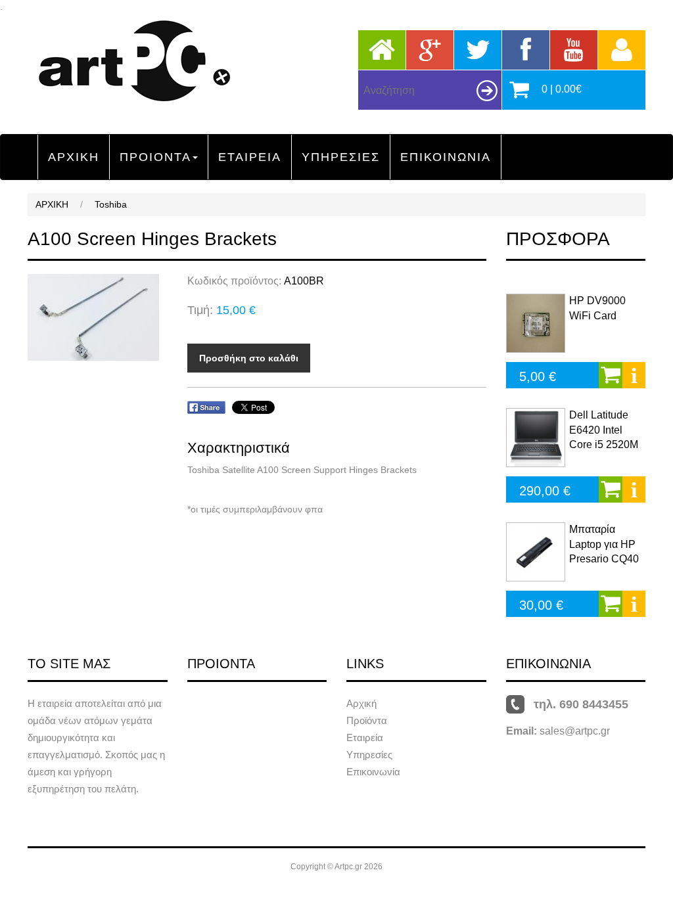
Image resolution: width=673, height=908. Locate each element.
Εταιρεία (364, 737)
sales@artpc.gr (575, 731)
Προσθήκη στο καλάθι (248, 358)
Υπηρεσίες (369, 754)
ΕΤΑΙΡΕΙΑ (249, 157)
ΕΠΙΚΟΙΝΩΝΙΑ (445, 157)
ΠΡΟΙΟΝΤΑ (155, 157)
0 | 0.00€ (562, 89)
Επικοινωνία (373, 771)
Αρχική (361, 703)
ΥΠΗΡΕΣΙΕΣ (341, 157)
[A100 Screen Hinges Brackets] (98, 317)
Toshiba (111, 204)
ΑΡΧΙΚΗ (73, 157)
